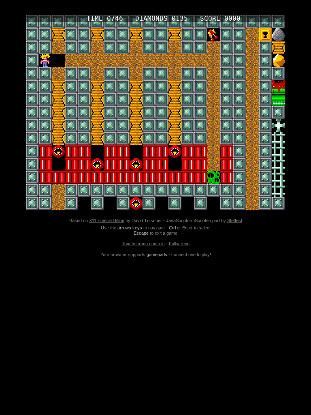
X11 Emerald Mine (106, 220)
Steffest (234, 220)
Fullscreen (179, 243)
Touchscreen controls (143, 243)
